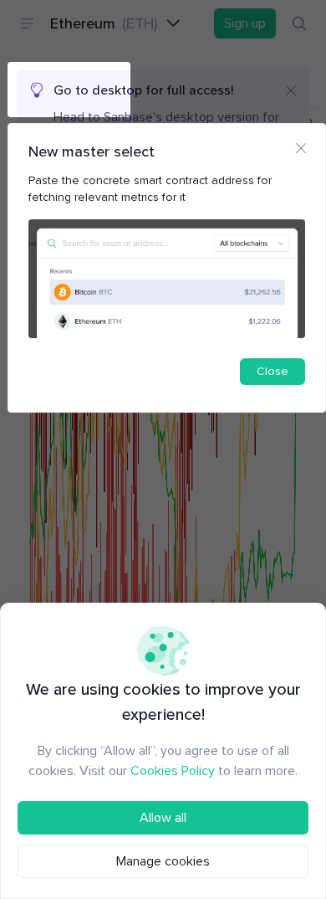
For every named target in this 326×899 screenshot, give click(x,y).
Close (272, 371)
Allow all (163, 817)
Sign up (245, 23)
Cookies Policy (172, 771)
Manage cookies (163, 861)
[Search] (299, 23)
